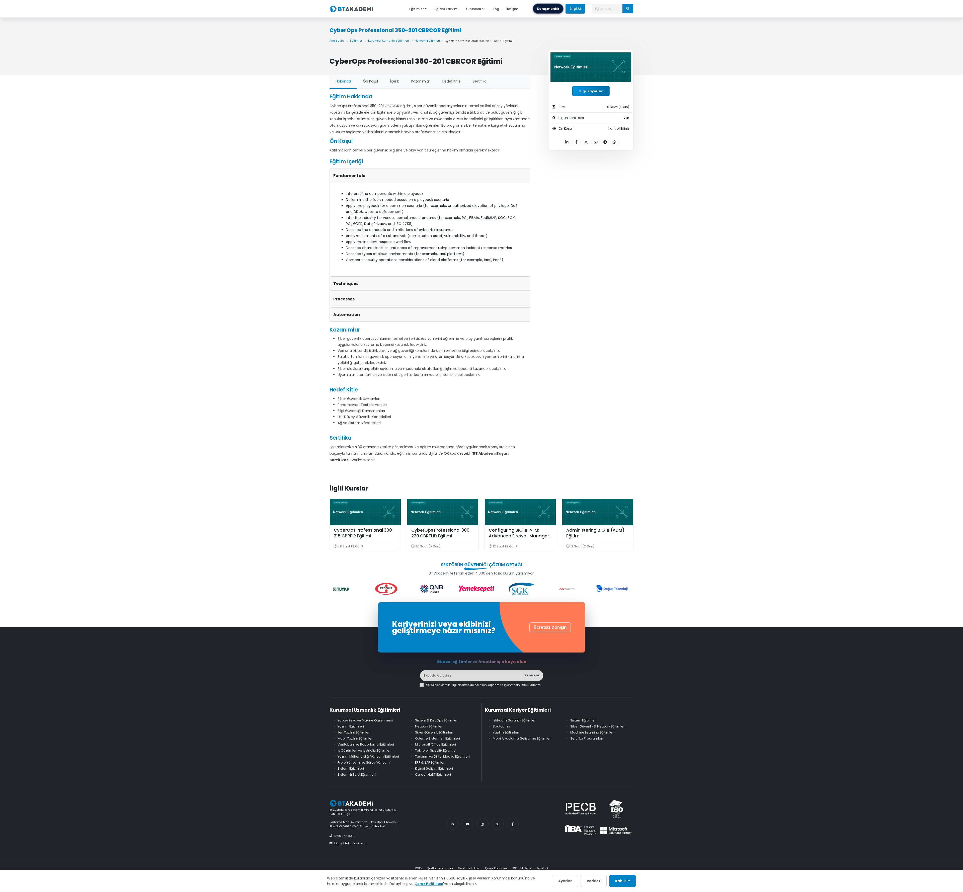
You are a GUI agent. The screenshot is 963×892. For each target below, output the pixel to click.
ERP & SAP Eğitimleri (430, 762)
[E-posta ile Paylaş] (595, 142)
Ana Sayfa (337, 41)
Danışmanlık (548, 9)
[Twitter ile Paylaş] (586, 142)
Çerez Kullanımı (496, 868)
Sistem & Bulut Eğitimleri (357, 774)
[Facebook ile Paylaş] (576, 142)
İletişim (512, 9)
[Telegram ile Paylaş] (605, 142)
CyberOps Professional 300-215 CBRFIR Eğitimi (364, 533)
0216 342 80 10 (345, 836)
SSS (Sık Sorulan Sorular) (530, 868)
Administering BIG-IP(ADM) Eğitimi (595, 533)
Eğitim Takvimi (446, 9)
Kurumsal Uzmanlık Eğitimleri (388, 41)
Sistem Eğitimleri (351, 768)
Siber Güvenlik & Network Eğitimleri (597, 726)
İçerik (394, 81)
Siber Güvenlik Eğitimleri (434, 732)
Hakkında (343, 81)
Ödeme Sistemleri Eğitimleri (437, 738)
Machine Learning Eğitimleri (592, 732)
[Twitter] (498, 824)
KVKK (419, 868)
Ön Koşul (370, 81)
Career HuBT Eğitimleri (433, 774)
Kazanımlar (420, 81)
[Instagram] (482, 824)
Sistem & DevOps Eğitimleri (436, 720)
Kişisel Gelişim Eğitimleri (434, 768)
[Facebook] (513, 824)
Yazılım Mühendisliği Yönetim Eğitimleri (368, 756)
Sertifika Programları (586, 738)
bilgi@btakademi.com (350, 843)
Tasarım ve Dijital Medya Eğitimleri (442, 756)
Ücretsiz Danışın (550, 627)
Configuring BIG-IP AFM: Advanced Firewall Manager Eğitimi (519, 536)
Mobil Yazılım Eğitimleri (355, 738)
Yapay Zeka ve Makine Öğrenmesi (365, 720)
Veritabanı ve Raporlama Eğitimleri (366, 744)
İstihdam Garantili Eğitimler (514, 720)
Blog (495, 9)
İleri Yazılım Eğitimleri (354, 732)
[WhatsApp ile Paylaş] (614, 142)
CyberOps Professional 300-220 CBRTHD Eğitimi (441, 533)
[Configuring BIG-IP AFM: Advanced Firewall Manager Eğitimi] (520, 512)
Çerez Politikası (429, 883)
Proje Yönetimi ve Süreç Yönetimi (364, 762)
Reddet (593, 880)
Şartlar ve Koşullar (440, 868)
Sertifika (479, 81)
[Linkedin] (452, 824)
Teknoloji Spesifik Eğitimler (436, 750)
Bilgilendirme (460, 685)
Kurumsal (473, 9)
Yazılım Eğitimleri (351, 726)
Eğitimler (416, 9)
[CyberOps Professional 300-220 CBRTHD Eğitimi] (442, 512)
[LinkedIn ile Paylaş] (567, 142)
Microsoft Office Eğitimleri (435, 744)
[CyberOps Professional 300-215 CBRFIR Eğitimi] (365, 512)
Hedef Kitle (451, 81)
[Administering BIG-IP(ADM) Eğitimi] (597, 512)
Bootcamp (501, 726)
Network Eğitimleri (427, 41)
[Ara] (627, 8)
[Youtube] (467, 824)
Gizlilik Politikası (469, 868)
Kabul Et (622, 880)
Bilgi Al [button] (575, 9)
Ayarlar (565, 880)
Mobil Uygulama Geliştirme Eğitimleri (522, 738)
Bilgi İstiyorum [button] (591, 91)
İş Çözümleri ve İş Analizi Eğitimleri (364, 750)
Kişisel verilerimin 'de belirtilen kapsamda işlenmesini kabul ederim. (483, 685)
